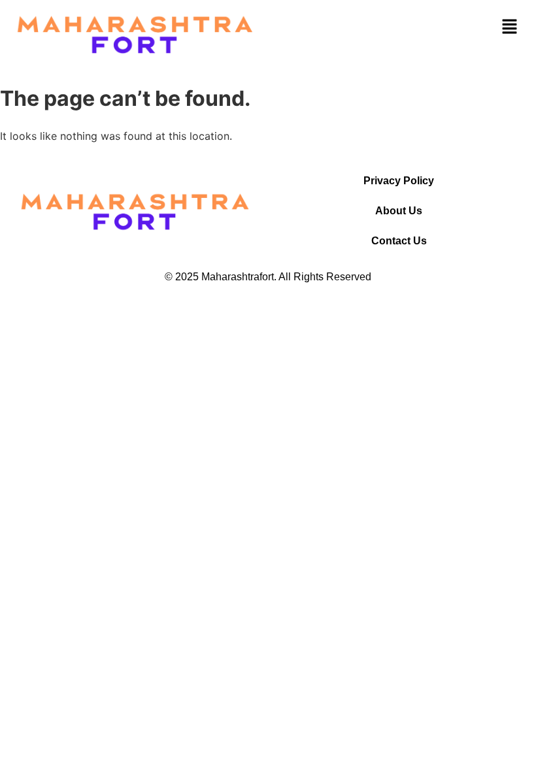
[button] (510, 26)
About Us (398, 210)
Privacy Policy (398, 180)
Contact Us (399, 240)
